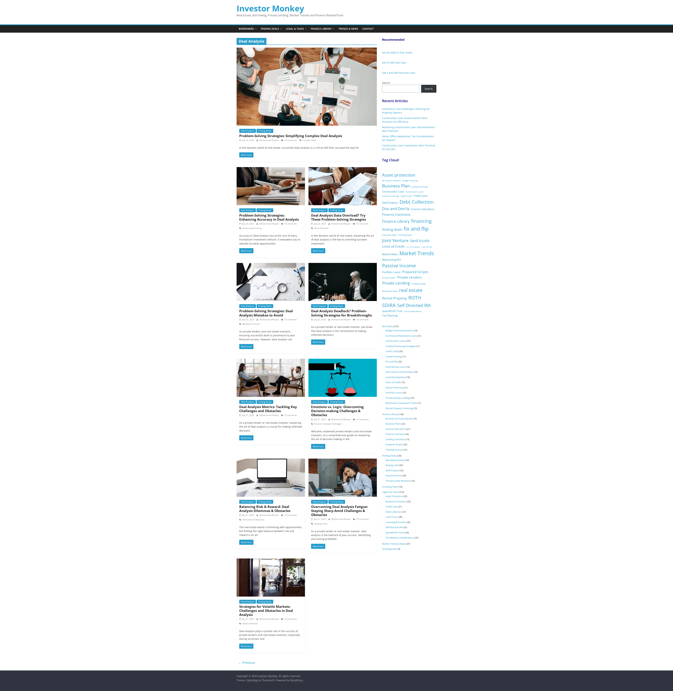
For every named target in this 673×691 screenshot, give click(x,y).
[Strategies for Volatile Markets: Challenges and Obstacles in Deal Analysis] (271, 561)
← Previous (246, 662)
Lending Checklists (395, 439)
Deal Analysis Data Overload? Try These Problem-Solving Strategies (338, 217)
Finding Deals (270, 28)
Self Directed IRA (414, 305)
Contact (368, 28)
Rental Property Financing (399, 408)
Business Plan (396, 186)
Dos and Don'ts (395, 208)
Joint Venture (395, 240)
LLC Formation (413, 247)
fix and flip (416, 228)
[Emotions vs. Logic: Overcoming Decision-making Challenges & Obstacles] (342, 361)
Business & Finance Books (399, 418)
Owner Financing (394, 387)
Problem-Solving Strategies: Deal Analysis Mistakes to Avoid (266, 313)
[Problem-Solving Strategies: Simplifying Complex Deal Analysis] (307, 50)
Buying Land (392, 465)
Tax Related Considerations (400, 537)
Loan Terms (426, 247)
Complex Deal (309, 140)
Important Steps (389, 235)
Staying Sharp (321, 523)
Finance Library (321, 28)
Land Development (396, 377)
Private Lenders (409, 277)
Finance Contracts (396, 214)
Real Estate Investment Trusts (401, 403)
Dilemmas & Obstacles (253, 519)
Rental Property (394, 298)
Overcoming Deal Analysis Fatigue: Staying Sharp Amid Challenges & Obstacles (339, 510)
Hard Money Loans (396, 366)
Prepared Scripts (415, 272)
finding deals (392, 229)
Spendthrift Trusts (395, 532)
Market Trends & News (394, 543)
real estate (410, 290)
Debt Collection (417, 202)
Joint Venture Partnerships (399, 371)
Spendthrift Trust (392, 311)
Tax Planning (389, 315)
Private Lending (396, 283)
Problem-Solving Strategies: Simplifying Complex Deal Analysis (290, 135)
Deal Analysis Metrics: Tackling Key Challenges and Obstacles (268, 408)
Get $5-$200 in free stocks (397, 52)
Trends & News (348, 28)
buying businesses (420, 187)
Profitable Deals (419, 284)
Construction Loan (393, 191)
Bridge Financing (410, 180)
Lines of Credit (393, 246)
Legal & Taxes (295, 28)
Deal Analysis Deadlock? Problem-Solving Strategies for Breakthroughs (341, 313)
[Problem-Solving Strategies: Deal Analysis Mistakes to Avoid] (271, 265)
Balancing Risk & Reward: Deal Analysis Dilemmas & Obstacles (264, 508)
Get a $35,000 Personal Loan (398, 72)
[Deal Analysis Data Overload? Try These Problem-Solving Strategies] (342, 169)
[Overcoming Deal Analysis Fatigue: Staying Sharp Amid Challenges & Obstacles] (342, 461)
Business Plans (393, 423)
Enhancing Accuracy (252, 228)
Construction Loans (415, 192)
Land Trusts (392, 516)
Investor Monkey (270, 8)
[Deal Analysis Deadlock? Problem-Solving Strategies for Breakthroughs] (342, 265)
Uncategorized (389, 548)
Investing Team (405, 235)
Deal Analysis (247, 130)
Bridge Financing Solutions (399, 330)
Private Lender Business (398, 480)
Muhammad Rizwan (269, 140)
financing (421, 221)
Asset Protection (394, 496)
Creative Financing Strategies (401, 346)
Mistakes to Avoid (250, 323)
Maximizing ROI (391, 259)
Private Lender (389, 278)
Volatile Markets (250, 623)
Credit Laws (420, 195)
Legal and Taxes (390, 492)
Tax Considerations (413, 311)
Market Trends (416, 253)
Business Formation (396, 501)
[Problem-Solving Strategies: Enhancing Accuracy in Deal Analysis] (271, 169)
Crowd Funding (394, 356)
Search (386, 82)
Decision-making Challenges (328, 423)
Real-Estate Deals (389, 291)
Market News (390, 254)
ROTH (414, 297)
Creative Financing (390, 196)
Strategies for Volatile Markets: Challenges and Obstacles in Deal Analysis (266, 610)
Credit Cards (406, 196)
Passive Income (399, 265)
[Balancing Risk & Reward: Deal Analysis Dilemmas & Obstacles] (271, 461)
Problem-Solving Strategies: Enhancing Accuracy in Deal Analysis (269, 217)
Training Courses (394, 449)
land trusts (419, 240)
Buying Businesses (395, 460)
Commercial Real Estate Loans (401, 335)
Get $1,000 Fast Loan (394, 62)
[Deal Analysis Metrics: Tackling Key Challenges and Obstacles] (271, 361)
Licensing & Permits (396, 522)
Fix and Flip (391, 361)
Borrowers (246, 28)
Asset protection (398, 175)
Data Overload (321, 228)
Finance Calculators (422, 209)
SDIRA (389, 305)
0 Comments (290, 140)
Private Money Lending (398, 397)
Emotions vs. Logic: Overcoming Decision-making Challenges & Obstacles (337, 410)
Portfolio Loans (391, 272)
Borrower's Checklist (391, 180)
